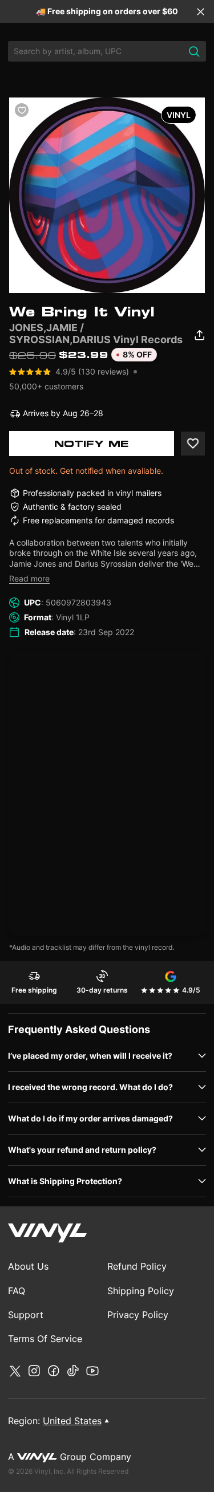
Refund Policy (137, 1266)
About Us (28, 1266)
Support (25, 1314)
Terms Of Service (45, 1338)
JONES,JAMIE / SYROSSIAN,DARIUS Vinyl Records (96, 333)
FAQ (16, 1290)
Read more (29, 578)
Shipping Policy (140, 1290)
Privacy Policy (137, 1314)
